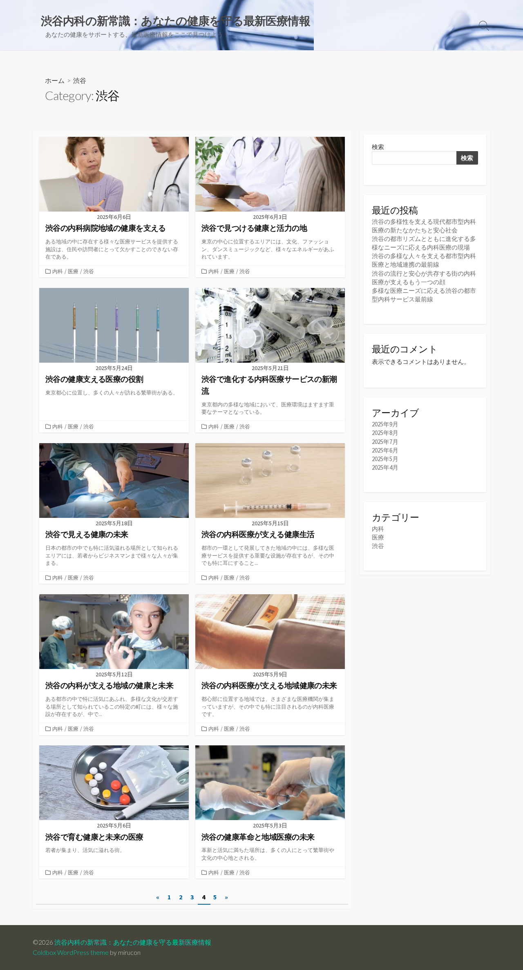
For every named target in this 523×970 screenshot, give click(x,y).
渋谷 (88, 271)
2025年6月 (385, 450)
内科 (57, 271)
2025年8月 (385, 433)
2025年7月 (385, 442)
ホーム (55, 80)
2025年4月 (385, 467)
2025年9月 (385, 424)
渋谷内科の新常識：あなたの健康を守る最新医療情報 (132, 942)
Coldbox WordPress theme (71, 952)
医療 (73, 271)
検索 (378, 147)
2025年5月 (385, 459)
